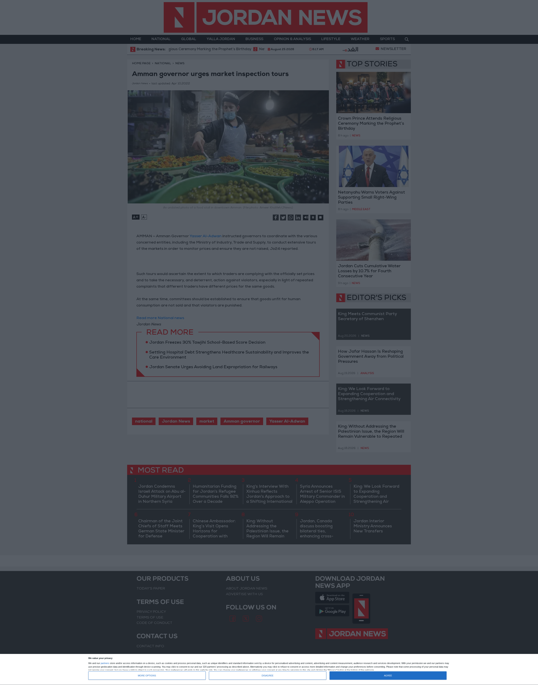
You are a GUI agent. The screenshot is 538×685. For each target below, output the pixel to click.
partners (105, 663)
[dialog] (269, 669)
